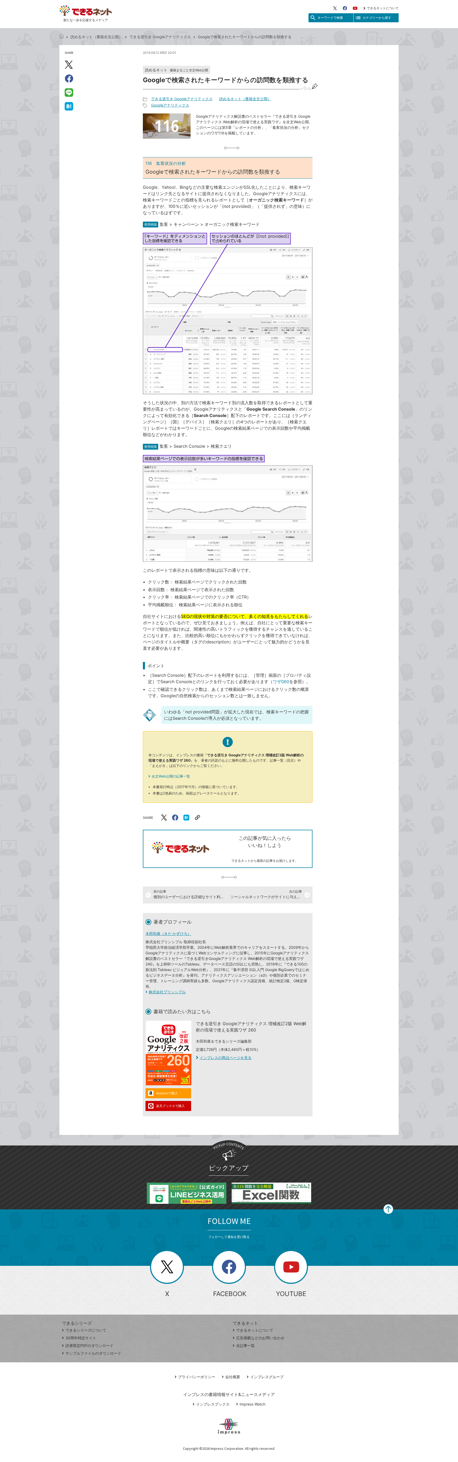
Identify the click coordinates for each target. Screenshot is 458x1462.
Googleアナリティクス (170, 105)
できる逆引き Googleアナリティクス (160, 36)
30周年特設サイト (80, 1338)
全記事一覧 (245, 1345)
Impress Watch (252, 1404)
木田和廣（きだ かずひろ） (168, 933)
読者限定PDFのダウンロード (89, 1345)
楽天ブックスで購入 (170, 1106)
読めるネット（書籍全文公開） (96, 36)
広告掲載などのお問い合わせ (260, 1338)
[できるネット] (61, 36)
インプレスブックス (213, 1404)
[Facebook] (345, 8)
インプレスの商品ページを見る (226, 1057)
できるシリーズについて (85, 1330)
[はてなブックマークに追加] (69, 106)
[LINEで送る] (69, 92)
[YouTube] (355, 8)
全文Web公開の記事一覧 (171, 776)
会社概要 (232, 1377)
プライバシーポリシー (196, 1377)
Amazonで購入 (167, 1093)
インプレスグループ (267, 1377)
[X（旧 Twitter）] (335, 8)
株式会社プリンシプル (167, 992)
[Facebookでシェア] (69, 78)
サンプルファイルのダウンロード (93, 1353)
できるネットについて (383, 8)
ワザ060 (281, 681)
